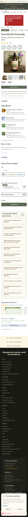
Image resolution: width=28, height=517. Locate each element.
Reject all (8, 509)
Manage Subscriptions (7, 384)
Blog (3, 395)
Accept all (19, 509)
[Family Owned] (3, 47)
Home (2, 27)
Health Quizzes (5, 392)
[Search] (11, 12)
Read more (5, 505)
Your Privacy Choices (7, 451)
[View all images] (22, 53)
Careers (4, 415)
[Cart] (21, 12)
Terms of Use (5, 441)
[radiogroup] (14, 191)
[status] (14, 514)
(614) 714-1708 (8, 466)
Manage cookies (6, 453)
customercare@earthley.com (11, 468)
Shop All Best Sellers (7, 364)
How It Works (5, 379)
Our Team (4, 410)
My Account (5, 431)
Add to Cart (14, 204)
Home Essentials (6, 369)
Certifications (5, 413)
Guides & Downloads (7, 400)
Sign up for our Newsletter (8, 402)
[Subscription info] (13, 186)
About (3, 408)
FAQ (3, 433)
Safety (21, 30)
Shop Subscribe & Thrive (8, 382)
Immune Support (10, 27)
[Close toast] (1, 512)
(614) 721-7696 (8, 478)
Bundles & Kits (5, 371)
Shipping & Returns (6, 428)
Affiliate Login (5, 418)
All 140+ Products (6, 362)
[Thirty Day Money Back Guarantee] (14, 47)
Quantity (3, 200)
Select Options (14, 87)
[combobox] (11, 12)
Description (5, 30)
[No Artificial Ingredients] (19, 47)
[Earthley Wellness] (5, 12)
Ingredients (14, 30)
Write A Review (14, 325)
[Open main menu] (25, 12)
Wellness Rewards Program (8, 420)
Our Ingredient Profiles (7, 397)
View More (4, 101)
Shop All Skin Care (6, 366)
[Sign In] (18, 12)
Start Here (4, 390)
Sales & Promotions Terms (8, 444)
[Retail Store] (14, 12)
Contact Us (5, 426)
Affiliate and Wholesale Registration (10, 373)
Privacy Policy (5, 439)
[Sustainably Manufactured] (9, 47)
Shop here (14, 6)
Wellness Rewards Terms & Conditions (11, 449)
